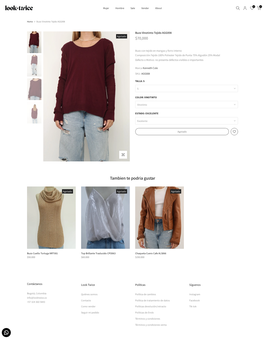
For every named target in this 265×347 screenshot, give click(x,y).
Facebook (194, 300)
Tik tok (192, 306)
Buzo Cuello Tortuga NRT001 (42, 253)
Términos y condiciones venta (151, 324)
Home (30, 21)
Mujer (106, 8)
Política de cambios (145, 294)
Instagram (194, 294)
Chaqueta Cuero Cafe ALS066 (150, 253)
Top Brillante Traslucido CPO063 (98, 253)
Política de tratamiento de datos (152, 300)
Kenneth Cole (150, 68)
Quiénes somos (89, 294)
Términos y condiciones (147, 318)
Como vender (88, 306)
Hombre (119, 8)
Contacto (86, 300)
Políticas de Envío (144, 312)
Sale (133, 8)
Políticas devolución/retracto (150, 306)
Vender (145, 8)
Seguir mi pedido (90, 312)
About (158, 8)
